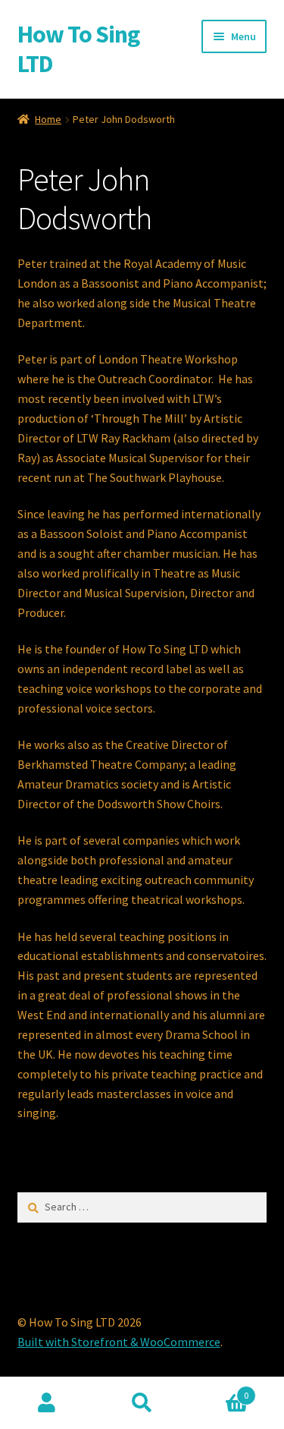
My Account (47, 1403)
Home (48, 119)
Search (142, 1403)
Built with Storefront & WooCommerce (118, 1341)
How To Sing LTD (78, 49)
